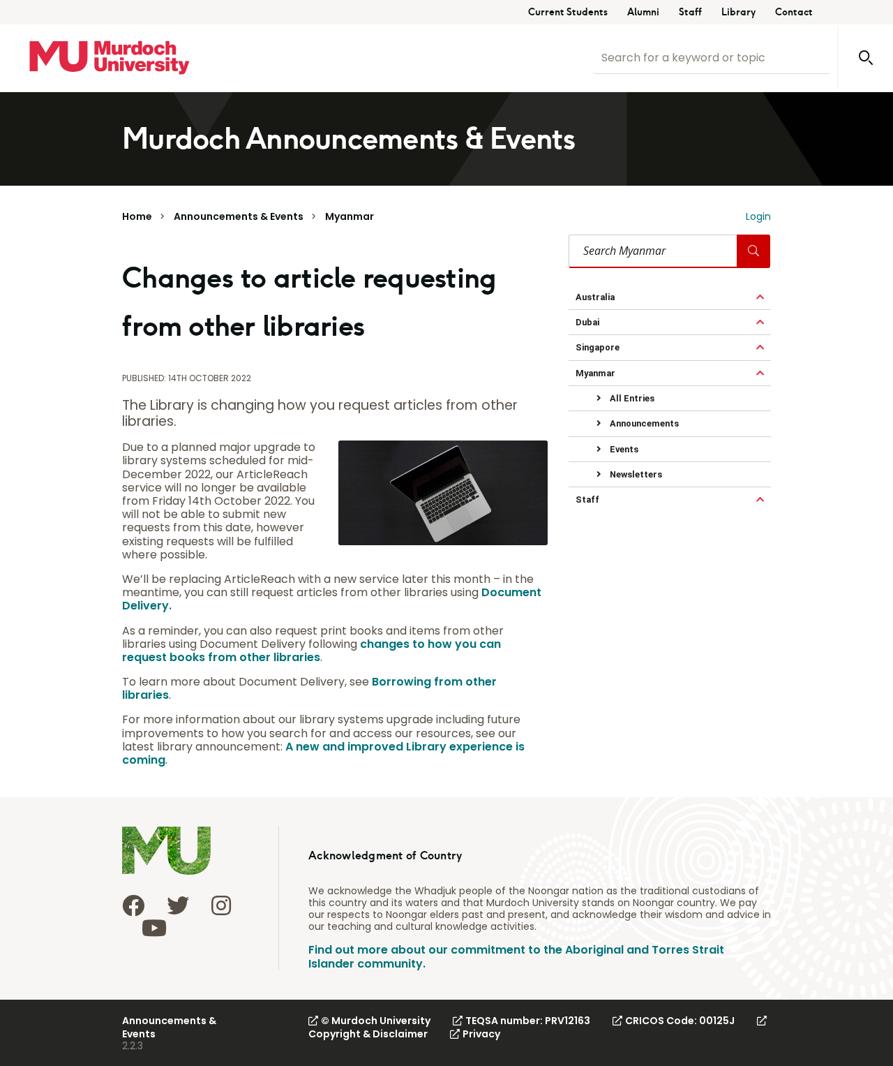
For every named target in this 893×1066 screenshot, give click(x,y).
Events (623, 449)
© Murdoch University (375, 1021)
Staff (690, 12)
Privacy (481, 1034)
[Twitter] (178, 905)
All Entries (631, 398)
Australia (595, 297)
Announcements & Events (238, 216)
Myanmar (349, 216)
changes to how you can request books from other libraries (311, 650)
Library (738, 12)
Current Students (568, 12)
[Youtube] (154, 928)
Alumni (643, 12)
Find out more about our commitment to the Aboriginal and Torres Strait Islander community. (516, 956)
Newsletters (635, 474)
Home (137, 216)
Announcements (643, 423)
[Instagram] (221, 905)
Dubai (587, 322)
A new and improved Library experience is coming (323, 753)
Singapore (598, 347)
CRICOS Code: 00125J (680, 1021)
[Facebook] (133, 905)
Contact (794, 12)
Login (758, 216)
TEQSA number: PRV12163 (527, 1021)
